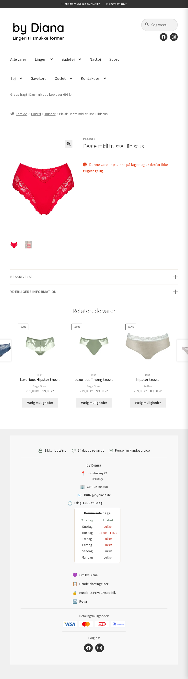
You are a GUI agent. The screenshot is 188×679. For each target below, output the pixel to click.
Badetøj (68, 59)
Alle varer (18, 59)
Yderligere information (33, 291)
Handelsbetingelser (90, 583)
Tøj (13, 78)
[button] (68, 144)
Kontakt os (90, 78)
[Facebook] (163, 37)
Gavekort (38, 78)
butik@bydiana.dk (97, 495)
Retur (79, 601)
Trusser (50, 114)
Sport (114, 59)
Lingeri (41, 59)
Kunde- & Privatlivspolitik (94, 592)
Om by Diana (85, 575)
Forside (21, 114)
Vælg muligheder (40, 402)
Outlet (60, 78)
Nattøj (95, 59)
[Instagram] (174, 37)
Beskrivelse (21, 276)
